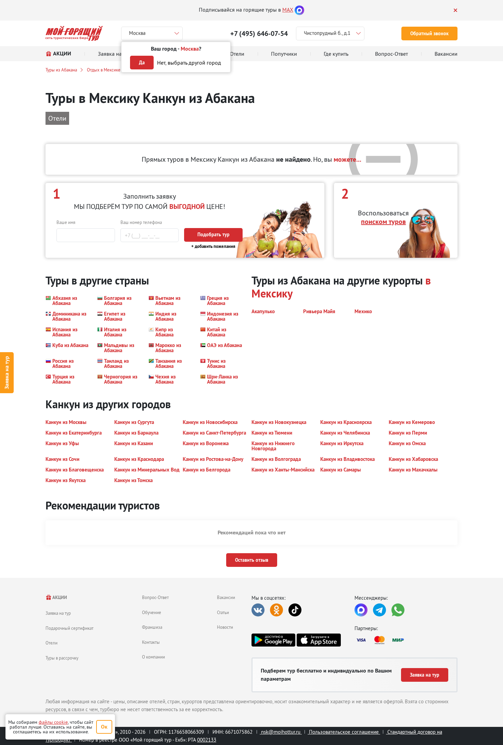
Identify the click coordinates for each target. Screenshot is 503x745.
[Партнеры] (405, 640)
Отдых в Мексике (103, 69)
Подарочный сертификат (69, 628)
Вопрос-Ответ (155, 597)
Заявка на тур (6, 372)
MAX (287, 9)
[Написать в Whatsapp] (397, 609)
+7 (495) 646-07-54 (259, 33)
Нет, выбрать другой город (189, 62)
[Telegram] (379, 609)
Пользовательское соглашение (344, 732)
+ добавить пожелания (213, 246)
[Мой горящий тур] (74, 33)
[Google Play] (273, 640)
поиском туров (383, 221)
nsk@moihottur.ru (281, 732)
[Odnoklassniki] (276, 609)
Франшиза (152, 627)
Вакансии (226, 597)
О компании (153, 657)
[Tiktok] (294, 609)
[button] (67, 300)
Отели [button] (57, 118)
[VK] (258, 609)
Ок (104, 726)
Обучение (151, 612)
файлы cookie (53, 722)
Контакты (151, 642)
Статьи (223, 612)
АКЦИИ (59, 597)
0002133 (206, 739)
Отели (51, 643)
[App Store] (318, 640)
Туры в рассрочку (62, 658)
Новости (225, 627)
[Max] (299, 9)
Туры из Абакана (61, 69)
